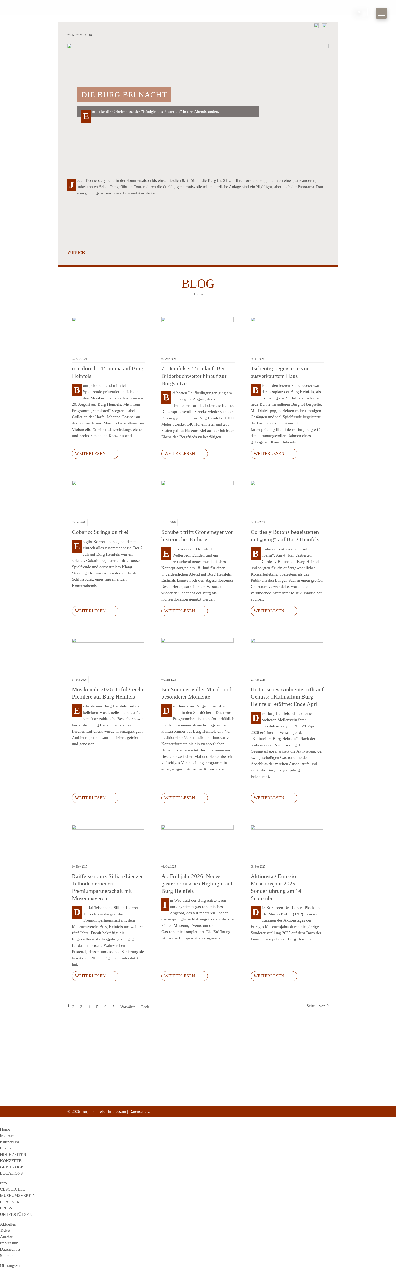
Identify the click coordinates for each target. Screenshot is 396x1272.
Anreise (6, 1236)
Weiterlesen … (91, 452)
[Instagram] (259, 1089)
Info (3, 1183)
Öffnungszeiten (12, 1265)
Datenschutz (139, 1111)
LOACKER (9, 1202)
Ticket (5, 1230)
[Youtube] (268, 1089)
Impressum (117, 1111)
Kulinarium (9, 1142)
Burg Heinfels (56, 13)
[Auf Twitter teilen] (324, 26)
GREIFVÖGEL (13, 1167)
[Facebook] (250, 1089)
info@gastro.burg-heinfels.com (182, 1105)
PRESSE (7, 1208)
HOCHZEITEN (13, 1154)
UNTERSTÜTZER (16, 1214)
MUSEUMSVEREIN (18, 1195)
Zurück (76, 252)
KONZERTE (11, 1160)
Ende (145, 1006)
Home (5, 1129)
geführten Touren (131, 186)
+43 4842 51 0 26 (172, 1095)
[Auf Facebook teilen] (316, 26)
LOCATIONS (11, 1173)
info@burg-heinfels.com (178, 1100)
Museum (7, 1135)
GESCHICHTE (13, 1189)
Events (5, 1148)
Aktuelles (8, 1224)
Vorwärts (127, 1006)
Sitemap (7, 1255)
